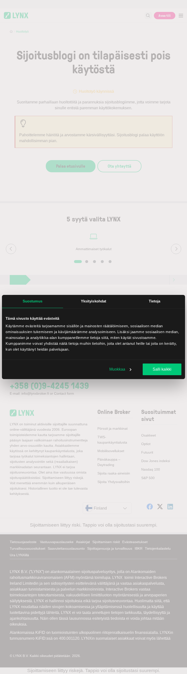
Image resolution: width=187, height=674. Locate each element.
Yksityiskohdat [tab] (93, 301)
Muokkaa (117, 369)
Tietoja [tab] (154, 301)
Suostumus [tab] (32, 301)
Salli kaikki (162, 369)
